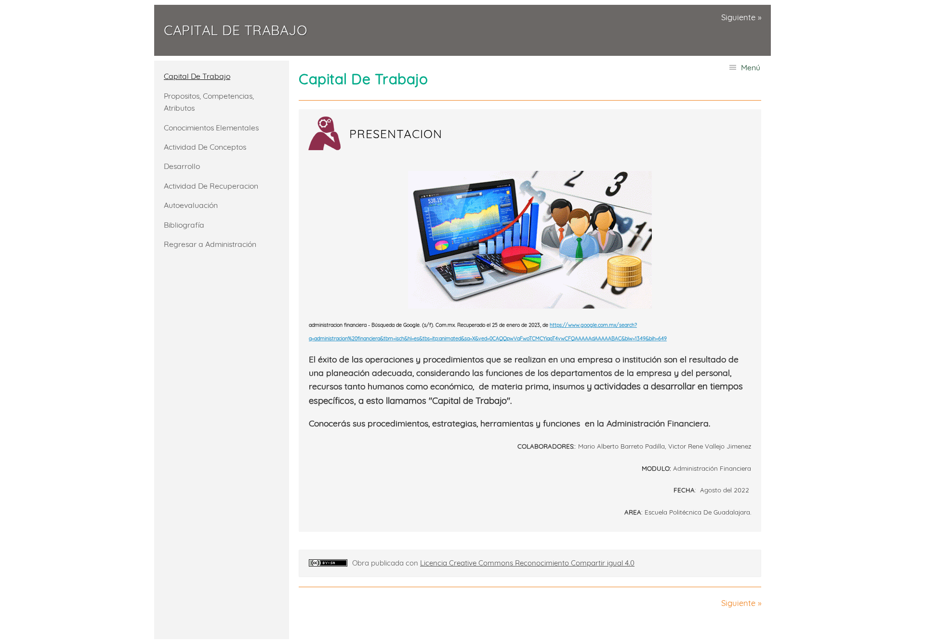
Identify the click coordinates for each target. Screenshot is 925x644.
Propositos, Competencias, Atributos (209, 102)
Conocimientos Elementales (211, 127)
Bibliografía (184, 225)
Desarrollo (182, 166)
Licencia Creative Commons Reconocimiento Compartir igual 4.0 (527, 562)
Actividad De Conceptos (205, 147)
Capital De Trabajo (197, 76)
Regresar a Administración (210, 244)
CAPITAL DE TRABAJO (235, 30)
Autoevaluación (191, 205)
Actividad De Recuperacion (211, 186)
